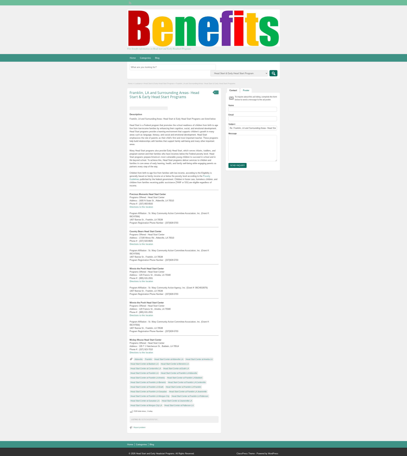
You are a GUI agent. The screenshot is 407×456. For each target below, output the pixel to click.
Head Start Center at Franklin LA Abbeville (179, 373)
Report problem (139, 427)
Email (231, 115)
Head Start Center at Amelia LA (199, 359)
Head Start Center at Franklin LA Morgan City (150, 396)
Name (231, 105)
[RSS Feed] (129, 2)
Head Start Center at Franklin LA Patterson (190, 396)
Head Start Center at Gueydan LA (145, 401)
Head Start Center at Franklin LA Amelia (148, 378)
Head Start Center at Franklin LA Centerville (187, 382)
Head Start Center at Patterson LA (179, 405)
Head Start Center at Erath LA (176, 368)
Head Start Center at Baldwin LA (145, 364)
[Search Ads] (273, 73)
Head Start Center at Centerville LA (146, 368)
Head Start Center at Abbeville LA (168, 359)
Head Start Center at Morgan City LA (146, 405)
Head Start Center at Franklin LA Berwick (148, 382)
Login (275, 3)
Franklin (148, 359)
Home (133, 58)
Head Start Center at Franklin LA (145, 373)
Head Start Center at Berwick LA (175, 364)
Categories (145, 58)
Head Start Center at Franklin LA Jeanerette (188, 391)
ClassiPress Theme (246, 453)
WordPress (273, 453)
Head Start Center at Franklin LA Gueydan (149, 391)
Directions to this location (141, 207)
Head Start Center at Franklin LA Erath (147, 387)
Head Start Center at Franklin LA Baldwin (184, 378)
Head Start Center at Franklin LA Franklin (183, 387)
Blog (157, 58)
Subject (231, 124)
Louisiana (138, 83)
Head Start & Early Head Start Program (159, 83)
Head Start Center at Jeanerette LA (177, 401)
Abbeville (139, 359)
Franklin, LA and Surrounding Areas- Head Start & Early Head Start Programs (164, 94)
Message (232, 133)
